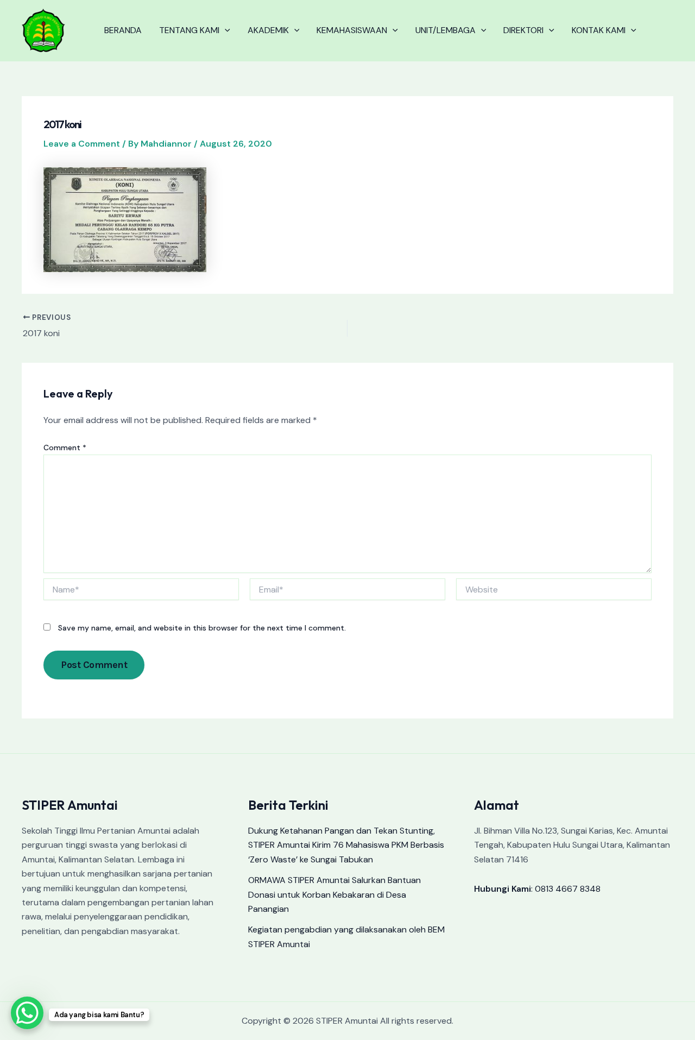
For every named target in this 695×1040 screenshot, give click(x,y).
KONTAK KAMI (599, 30)
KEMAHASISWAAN (352, 30)
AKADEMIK (268, 30)
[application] (224, 30)
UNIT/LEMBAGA (445, 30)
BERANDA (123, 30)
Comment (64, 447)
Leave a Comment (81, 143)
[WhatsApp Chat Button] (27, 1013)
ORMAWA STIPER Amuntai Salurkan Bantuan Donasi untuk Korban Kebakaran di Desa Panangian (334, 894)
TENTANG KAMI (189, 30)
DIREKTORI (523, 30)
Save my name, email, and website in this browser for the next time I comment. (202, 628)
